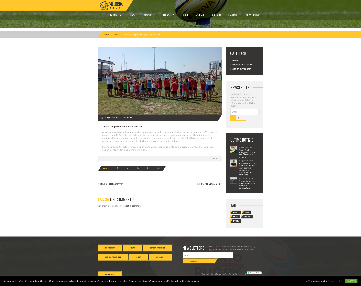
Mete (235, 217)
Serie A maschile (157, 248)
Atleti (236, 212)
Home (106, 34)
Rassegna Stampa (242, 65)
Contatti (216, 14)
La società (110, 248)
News (132, 14)
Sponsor (199, 14)
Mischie (247, 217)
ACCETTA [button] (351, 281)
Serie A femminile (113, 257)
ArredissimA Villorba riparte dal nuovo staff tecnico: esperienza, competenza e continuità (248, 169)
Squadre (148, 14)
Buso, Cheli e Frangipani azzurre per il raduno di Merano (247, 153)
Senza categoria (241, 69)
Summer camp (252, 14)
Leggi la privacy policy (316, 281)
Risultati (232, 14)
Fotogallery (168, 14)
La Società (115, 14)
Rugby (236, 221)
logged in (116, 206)
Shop (185, 14)
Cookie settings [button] (335, 281)
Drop (247, 212)
